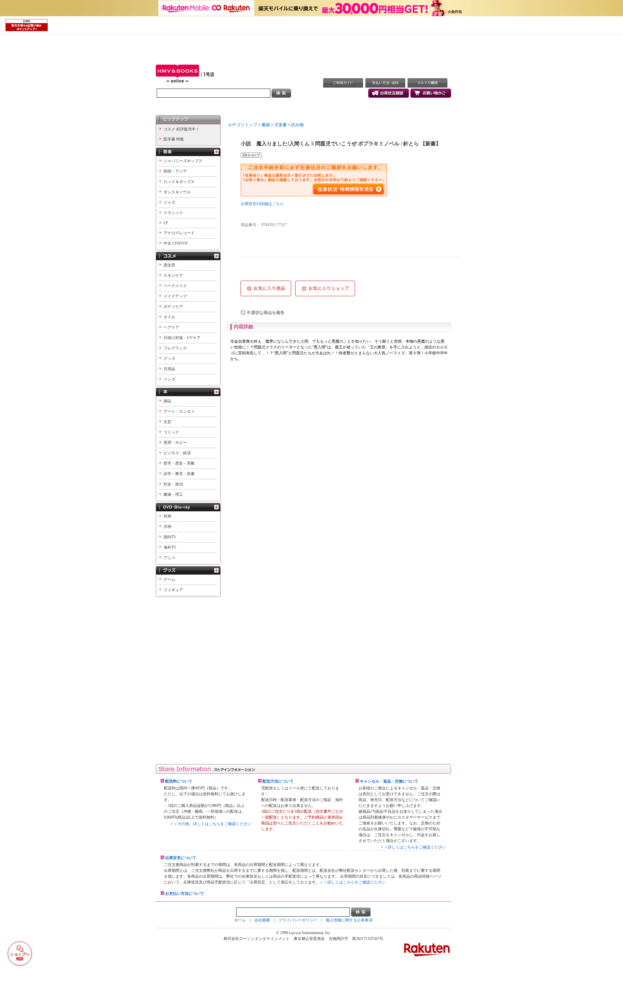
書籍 (266, 125)
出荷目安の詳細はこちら (262, 203)
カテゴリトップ (242, 125)
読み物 (297, 125)
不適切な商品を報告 (266, 312)
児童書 (280, 125)
